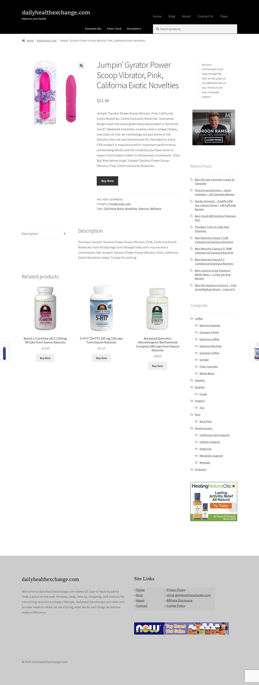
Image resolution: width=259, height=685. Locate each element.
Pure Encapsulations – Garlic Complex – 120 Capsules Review (214, 192)
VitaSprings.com (46, 40)
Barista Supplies (210, 325)
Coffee (199, 318)
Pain (197, 414)
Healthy (200, 387)
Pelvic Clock (114, 28)
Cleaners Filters (209, 332)
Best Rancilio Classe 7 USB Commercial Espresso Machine (214, 240)
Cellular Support (210, 442)
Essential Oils (93, 28)
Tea (202, 407)
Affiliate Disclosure (179, 600)
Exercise (144, 208)
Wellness (155, 208)
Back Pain (206, 421)
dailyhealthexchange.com (56, 12)
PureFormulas (203, 428)
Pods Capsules (209, 366)
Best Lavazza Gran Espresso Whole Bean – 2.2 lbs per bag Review (212, 274)
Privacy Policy (176, 590)
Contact (142, 606)
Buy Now (107, 181)
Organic (200, 401)
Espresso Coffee (209, 339)
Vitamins (200, 469)
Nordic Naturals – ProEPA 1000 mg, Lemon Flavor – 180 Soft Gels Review (215, 205)
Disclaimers (134, 28)
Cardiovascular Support (215, 435)
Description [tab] (30, 234)
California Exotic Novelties (120, 208)
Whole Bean (207, 373)
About (186, 16)
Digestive (205, 449)
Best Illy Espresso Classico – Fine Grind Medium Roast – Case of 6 (215, 287)
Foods (203, 394)
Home (157, 16)
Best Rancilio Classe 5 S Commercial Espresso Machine (214, 261)
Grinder (204, 359)
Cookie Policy (176, 606)
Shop (223, 16)
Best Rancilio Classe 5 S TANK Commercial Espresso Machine (214, 250)
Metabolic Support (211, 455)
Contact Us (205, 16)
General (200, 380)
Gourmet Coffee (209, 353)
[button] (81, 65)
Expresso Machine (211, 346)
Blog (172, 16)
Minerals (205, 462)
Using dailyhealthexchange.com (189, 595)
